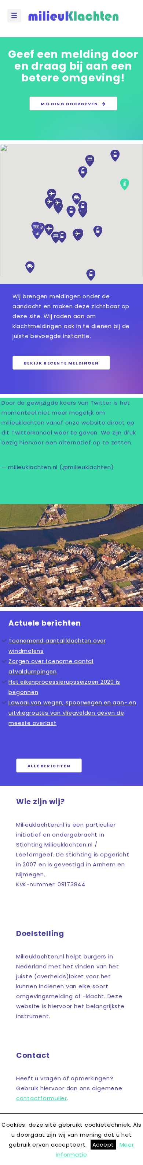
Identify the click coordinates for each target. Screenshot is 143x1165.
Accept (103, 1144)
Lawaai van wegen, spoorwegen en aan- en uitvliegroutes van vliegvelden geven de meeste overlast (72, 713)
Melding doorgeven (71, 104)
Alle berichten (48, 766)
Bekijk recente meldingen (61, 363)
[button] (29, 267)
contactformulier (41, 1098)
